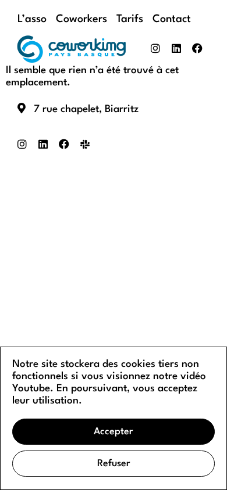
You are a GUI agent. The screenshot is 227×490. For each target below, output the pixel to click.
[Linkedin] (176, 48)
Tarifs (129, 19)
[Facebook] (197, 48)
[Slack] (85, 144)
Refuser (113, 464)
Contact (171, 19)
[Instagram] (155, 48)
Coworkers (81, 19)
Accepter (113, 432)
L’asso (32, 19)
